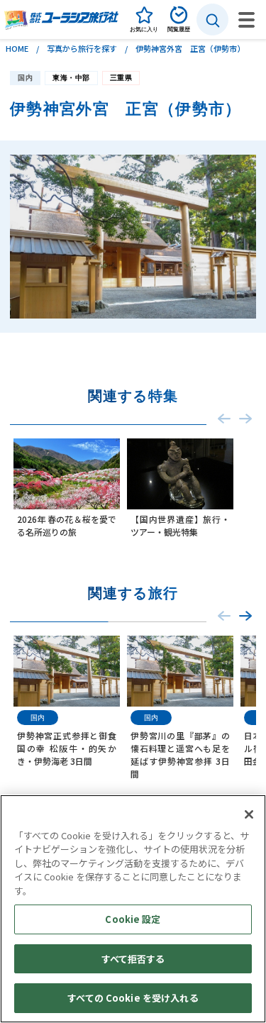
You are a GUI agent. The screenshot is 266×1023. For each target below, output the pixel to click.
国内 (25, 78)
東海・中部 (71, 78)
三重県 (121, 78)
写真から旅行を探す (82, 48)
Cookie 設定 (132, 919)
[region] (133, 909)
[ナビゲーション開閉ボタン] (246, 19)
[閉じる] (249, 814)
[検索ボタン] (212, 19)
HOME (17, 48)
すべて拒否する (133, 959)
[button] (245, 616)
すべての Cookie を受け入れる (132, 998)
